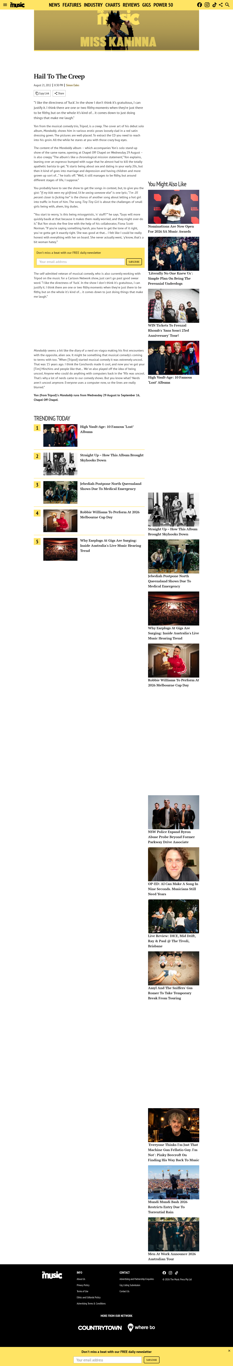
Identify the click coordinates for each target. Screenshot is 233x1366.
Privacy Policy (83, 1285)
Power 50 (163, 4)
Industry (93, 4)
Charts (112, 4)
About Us (81, 1279)
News (54, 4)
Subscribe (134, 261)
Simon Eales (72, 85)
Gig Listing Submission (130, 1285)
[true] (229, 1350)
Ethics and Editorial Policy (88, 1297)
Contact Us (124, 1291)
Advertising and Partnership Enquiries (137, 1279)
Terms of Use (82, 1291)
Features (72, 4)
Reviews (131, 4)
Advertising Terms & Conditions (91, 1303)
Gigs (146, 4)
